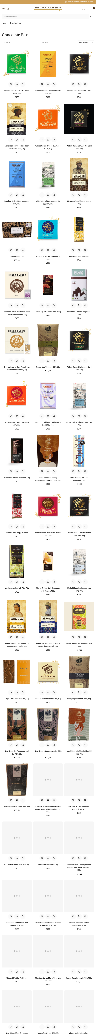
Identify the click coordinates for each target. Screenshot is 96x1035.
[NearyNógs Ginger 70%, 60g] (48, 1006)
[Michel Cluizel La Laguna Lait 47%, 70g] (79, 561)
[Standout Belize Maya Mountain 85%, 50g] (17, 174)
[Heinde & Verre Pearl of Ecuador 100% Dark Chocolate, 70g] (17, 285)
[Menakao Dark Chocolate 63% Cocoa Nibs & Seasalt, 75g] (48, 616)
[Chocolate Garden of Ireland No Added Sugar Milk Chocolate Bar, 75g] (48, 779)
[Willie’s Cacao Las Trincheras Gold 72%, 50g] (79, 506)
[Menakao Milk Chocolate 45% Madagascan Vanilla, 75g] (17, 616)
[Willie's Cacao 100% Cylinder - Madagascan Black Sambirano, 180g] (79, 837)
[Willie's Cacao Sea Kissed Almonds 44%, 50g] (79, 896)
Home (4, 23)
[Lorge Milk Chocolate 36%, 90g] (17, 672)
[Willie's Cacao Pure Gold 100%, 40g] (79, 64)
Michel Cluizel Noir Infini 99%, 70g (17, 478)
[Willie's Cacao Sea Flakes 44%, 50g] (48, 229)
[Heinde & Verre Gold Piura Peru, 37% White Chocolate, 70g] (17, 340)
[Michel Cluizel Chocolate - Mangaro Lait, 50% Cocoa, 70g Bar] (79, 1006)
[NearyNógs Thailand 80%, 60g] (48, 340)
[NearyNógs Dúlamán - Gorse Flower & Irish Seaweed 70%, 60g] (17, 1006)
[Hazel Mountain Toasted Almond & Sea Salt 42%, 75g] (48, 896)
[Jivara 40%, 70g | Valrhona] (79, 229)
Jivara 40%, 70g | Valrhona (79, 256)
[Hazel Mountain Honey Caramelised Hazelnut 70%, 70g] (48, 451)
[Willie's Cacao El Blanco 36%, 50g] (48, 672)
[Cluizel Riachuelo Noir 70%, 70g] (17, 837)
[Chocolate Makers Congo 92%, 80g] (79, 285)
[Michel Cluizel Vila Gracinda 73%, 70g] (79, 395)
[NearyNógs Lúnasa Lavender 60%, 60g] (48, 724)
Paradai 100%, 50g (17, 256)
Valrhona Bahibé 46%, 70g (48, 864)
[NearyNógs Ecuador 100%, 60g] (79, 672)
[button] (3, 8)
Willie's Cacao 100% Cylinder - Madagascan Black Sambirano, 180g (79, 867)
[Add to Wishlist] (11, 84)
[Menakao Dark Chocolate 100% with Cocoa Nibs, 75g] (17, 119)
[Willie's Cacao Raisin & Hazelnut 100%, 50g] (17, 64)
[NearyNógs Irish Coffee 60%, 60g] (17, 779)
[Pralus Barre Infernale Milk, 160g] (79, 951)
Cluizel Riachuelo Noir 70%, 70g (16, 864)
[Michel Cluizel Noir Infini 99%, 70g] (17, 451)
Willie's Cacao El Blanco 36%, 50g (48, 699)
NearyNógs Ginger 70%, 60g (48, 1033)
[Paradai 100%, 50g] (17, 229)
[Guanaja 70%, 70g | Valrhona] (17, 506)
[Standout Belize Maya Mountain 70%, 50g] (48, 951)
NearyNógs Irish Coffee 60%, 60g (17, 806)
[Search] (8, 8)
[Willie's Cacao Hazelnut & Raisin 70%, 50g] (48, 506)
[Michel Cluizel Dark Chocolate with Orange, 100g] (48, 561)
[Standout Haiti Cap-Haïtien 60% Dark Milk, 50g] (48, 395)
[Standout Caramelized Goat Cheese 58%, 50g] (17, 896)
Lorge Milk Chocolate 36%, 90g (17, 699)
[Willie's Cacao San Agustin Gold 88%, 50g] (79, 119)
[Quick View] (23, 84)
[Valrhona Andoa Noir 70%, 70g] (17, 561)
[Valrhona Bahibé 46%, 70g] (48, 837)
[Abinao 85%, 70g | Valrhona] (17, 951)
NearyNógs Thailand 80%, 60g (48, 367)
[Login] (83, 8)
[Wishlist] (88, 8)
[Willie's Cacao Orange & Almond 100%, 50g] (48, 119)
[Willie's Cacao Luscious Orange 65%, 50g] (17, 395)
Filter (7, 42)
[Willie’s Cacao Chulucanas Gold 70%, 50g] (79, 340)
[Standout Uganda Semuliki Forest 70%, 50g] (48, 64)
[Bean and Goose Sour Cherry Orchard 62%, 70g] (79, 779)
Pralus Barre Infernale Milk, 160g (79, 978)
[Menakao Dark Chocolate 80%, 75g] (79, 174)
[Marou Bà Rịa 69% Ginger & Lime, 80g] (79, 616)
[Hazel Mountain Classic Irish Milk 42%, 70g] (79, 724)
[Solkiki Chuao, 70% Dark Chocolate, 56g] (79, 451)
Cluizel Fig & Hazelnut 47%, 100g (48, 312)
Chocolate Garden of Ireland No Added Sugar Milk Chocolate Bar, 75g (48, 809)
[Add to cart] (17, 84)
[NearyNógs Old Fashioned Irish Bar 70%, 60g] (17, 724)
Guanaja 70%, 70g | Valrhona (17, 533)
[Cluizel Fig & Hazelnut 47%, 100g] (48, 285)
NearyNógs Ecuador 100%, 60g (79, 699)
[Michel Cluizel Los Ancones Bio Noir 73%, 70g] (48, 174)
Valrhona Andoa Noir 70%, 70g (17, 588)
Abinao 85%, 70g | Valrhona (17, 978)
